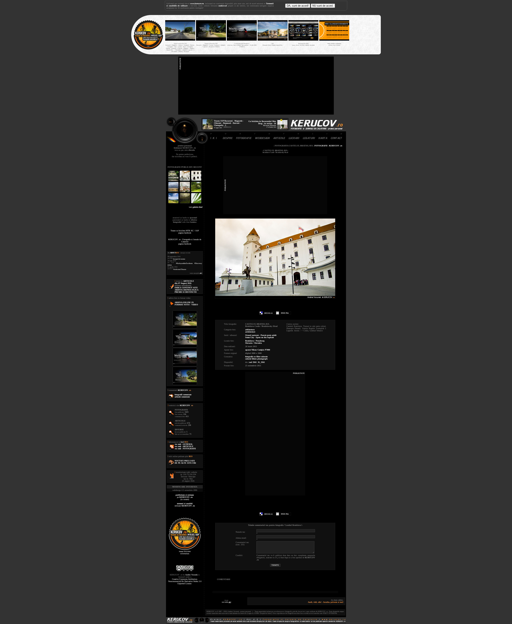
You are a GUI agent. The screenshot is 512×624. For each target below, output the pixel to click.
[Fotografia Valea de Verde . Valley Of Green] (196, 192)
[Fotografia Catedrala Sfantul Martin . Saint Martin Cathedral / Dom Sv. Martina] (185, 192)
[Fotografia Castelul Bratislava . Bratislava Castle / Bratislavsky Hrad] (185, 180)
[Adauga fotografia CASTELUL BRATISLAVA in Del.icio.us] (267, 314)
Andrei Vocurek (191, 575)
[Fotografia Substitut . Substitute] (173, 180)
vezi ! (196, 207)
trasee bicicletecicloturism (185, 552)
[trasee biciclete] (148, 49)
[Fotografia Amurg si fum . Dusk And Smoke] (185, 203)
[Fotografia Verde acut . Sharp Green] (196, 203)
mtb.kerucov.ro (227, 127)
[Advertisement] (256, 86)
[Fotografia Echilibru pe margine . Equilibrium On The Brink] (173, 203)
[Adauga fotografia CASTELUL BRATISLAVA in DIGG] (283, 314)
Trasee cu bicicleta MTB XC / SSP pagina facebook (185, 232)
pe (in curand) (185, 497)
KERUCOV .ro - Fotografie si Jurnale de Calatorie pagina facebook (184, 241)
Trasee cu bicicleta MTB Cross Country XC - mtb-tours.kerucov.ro (364, 33)
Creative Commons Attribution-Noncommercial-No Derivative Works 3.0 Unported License (184, 581)
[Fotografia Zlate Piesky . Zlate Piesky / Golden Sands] (173, 192)
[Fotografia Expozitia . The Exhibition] (196, 180)
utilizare (185, 504)
